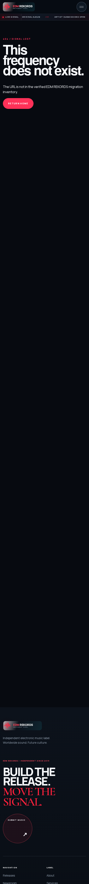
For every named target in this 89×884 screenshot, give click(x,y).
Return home (18, 103)
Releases (9, 875)
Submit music (18, 828)
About (50, 875)
